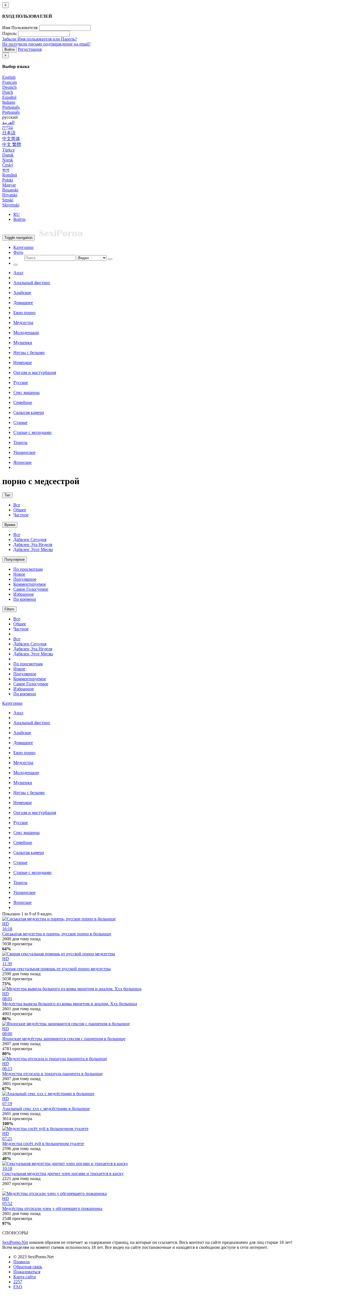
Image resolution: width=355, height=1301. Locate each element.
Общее (19, 509)
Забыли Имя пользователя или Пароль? (39, 39)
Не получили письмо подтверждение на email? (46, 44)
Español (9, 97)
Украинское (24, 452)
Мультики (22, 342)
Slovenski (10, 205)
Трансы (20, 442)
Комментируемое (29, 584)
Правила (21, 1261)
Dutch (7, 92)
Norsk (7, 160)
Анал (18, 272)
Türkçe (8, 150)
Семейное (22, 402)
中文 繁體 (11, 144)
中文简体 (11, 138)
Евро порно (24, 312)
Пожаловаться (26, 1271)
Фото (18, 252)
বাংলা (5, 170)
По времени (24, 599)
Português (11, 107)
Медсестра (23, 322)
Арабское (22, 292)
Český (7, 165)
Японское (22, 462)
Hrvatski (9, 195)
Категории (23, 247)
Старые (20, 422)
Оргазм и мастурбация (34, 372)
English (9, 77)
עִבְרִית (7, 127)
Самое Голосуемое (30, 589)
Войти (9, 49)
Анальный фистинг (31, 282)
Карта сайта (24, 1276)
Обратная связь (27, 1266)
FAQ (17, 1286)
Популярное (14, 559)
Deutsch (9, 87)
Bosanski (10, 190)
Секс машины (26, 392)
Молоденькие (26, 332)
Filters (9, 609)
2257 (17, 1281)
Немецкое (22, 362)
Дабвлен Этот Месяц (33, 549)
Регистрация (30, 49)
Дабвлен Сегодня (29, 539)
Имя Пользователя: (20, 27)
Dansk (8, 155)
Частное (21, 514)
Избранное (23, 594)
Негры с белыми (29, 352)
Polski (7, 180)
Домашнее (23, 302)
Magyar (9, 185)
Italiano (8, 102)
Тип (7, 495)
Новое (19, 574)
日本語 (9, 132)
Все (16, 504)
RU (16, 214)
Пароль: (9, 33)
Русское (20, 382)
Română (9, 175)
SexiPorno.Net (15, 1242)
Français (9, 82)
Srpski (7, 200)
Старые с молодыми (32, 432)
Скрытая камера (28, 412)
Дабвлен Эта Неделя (32, 544)
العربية (8, 122)
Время (9, 525)
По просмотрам (28, 569)
